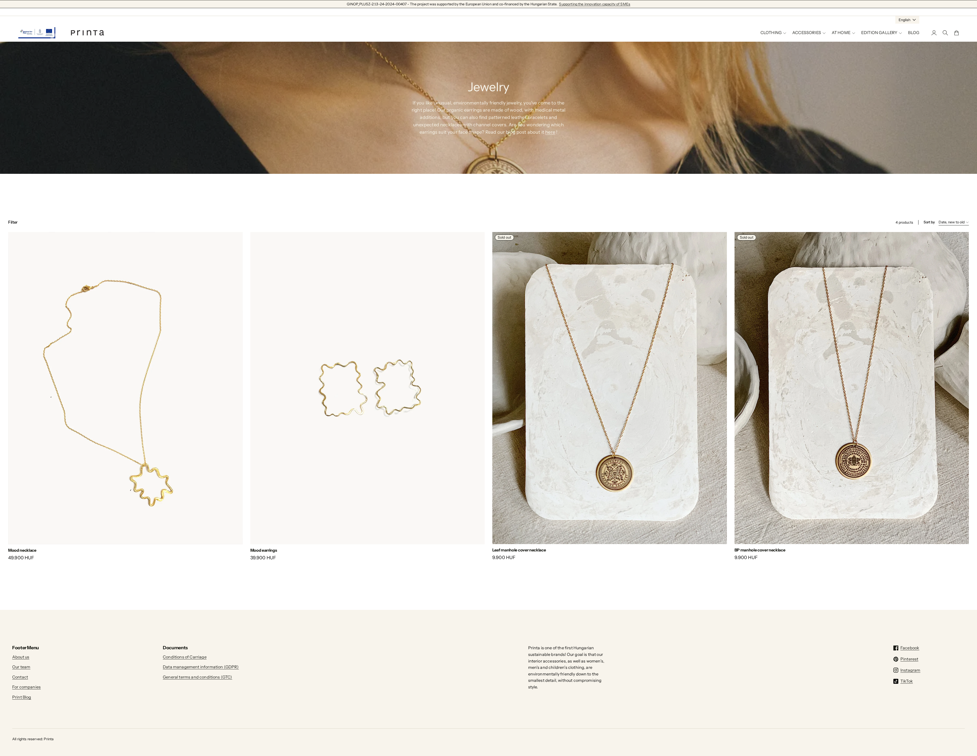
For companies (26, 686)
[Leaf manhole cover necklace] (609, 388)
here (550, 132)
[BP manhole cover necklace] (852, 388)
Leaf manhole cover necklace (519, 549)
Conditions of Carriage (185, 656)
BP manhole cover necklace (760, 549)
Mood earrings (263, 550)
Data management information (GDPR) (201, 666)
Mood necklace (22, 550)
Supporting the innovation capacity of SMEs (594, 4)
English (904, 20)
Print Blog (21, 697)
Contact (20, 677)
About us (20, 656)
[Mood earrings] (367, 388)
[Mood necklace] (125, 388)
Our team (21, 666)
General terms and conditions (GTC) (197, 677)
